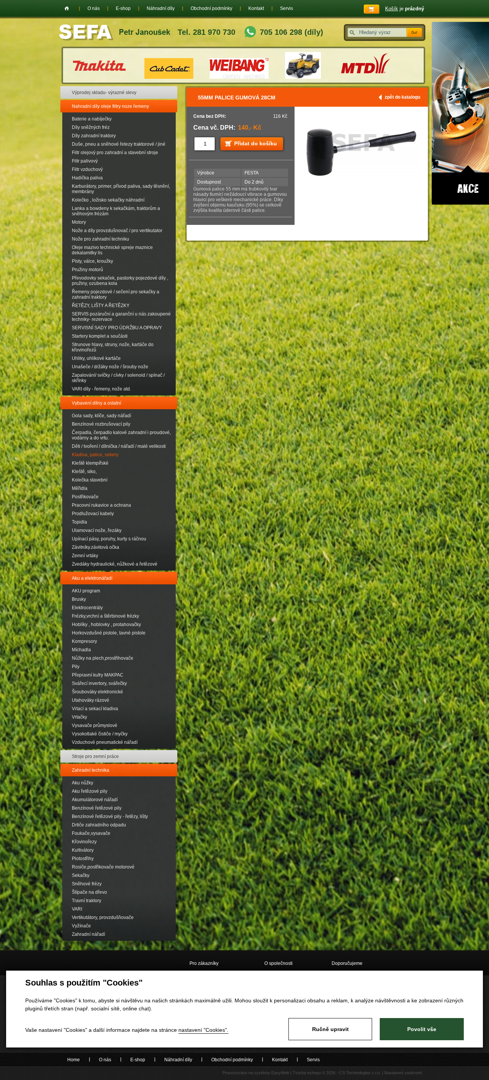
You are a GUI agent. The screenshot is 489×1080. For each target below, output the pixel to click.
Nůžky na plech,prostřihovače (102, 658)
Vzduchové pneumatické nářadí (105, 742)
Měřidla (79, 488)
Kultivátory (83, 850)
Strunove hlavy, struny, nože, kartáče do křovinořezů (113, 347)
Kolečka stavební (89, 480)
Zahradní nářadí (88, 934)
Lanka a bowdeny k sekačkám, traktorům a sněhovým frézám (116, 211)
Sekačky (80, 875)
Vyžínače (81, 926)
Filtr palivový (85, 161)
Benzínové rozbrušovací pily (101, 424)
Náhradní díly (161, 8)
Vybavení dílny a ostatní (96, 403)
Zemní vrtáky (85, 555)
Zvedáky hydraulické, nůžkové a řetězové (114, 564)
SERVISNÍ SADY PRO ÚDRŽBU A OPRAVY (117, 327)
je (404, 8)
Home (67, 8)
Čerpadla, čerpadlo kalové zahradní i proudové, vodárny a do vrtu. (121, 435)
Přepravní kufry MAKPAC (97, 675)
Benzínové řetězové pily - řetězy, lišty (110, 816)
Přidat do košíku (255, 143)
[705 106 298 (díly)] (250, 32)
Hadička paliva (87, 178)
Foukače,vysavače (91, 833)
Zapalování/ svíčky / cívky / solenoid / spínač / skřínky (118, 377)
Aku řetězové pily (89, 791)
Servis (286, 8)
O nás (93, 8)
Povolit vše (421, 1029)
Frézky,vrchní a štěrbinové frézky (105, 616)
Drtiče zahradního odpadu (99, 825)
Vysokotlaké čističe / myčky (100, 734)
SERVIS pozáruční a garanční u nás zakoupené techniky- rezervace (121, 316)
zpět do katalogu (402, 97)
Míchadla (81, 649)
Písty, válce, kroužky (92, 261)
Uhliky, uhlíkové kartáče (96, 358)
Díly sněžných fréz (91, 127)
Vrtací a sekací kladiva (95, 708)
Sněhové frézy (87, 883)
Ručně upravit (330, 1029)
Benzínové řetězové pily (96, 808)
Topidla (79, 522)
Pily (75, 666)
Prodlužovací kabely (93, 513)
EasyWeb (280, 1072)
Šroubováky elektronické (97, 692)
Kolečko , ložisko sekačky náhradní (108, 200)
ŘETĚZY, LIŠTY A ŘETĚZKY (101, 305)
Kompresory (84, 641)
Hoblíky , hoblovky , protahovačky (106, 624)
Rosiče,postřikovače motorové (103, 867)
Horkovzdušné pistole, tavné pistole (109, 633)
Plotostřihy (83, 858)
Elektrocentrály (87, 607)
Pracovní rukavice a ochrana (101, 505)
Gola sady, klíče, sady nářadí (101, 415)
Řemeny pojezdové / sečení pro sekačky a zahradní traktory (115, 294)
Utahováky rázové (90, 700)
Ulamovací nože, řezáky (96, 530)
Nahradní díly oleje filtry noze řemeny (110, 106)
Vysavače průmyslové (94, 725)
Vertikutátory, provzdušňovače (103, 917)
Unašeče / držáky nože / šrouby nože (110, 366)
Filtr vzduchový (87, 169)
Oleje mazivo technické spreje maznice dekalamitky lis (112, 250)
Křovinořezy (84, 841)
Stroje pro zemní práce (95, 756)
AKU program (86, 591)
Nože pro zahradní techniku (100, 239)
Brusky (79, 599)
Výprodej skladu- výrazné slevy (104, 92)
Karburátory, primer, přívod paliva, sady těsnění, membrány (121, 189)
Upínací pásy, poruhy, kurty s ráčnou (109, 539)
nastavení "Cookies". (203, 1030)
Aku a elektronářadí (92, 578)
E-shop (123, 8)
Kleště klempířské (90, 463)
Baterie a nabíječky (92, 119)
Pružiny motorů (87, 269)
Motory (79, 222)
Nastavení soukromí (403, 1072)
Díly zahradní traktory (94, 135)
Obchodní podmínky (211, 8)
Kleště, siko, (84, 471)
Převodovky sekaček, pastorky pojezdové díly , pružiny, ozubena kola (120, 280)
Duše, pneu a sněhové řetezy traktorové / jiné (118, 144)
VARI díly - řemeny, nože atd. (101, 389)
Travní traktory (86, 900)
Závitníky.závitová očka (95, 547)
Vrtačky (79, 717)
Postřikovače (85, 496)
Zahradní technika (90, 770)
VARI (77, 909)
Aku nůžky (82, 783)
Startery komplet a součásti (100, 336)
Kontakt (256, 8)
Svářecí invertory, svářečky (99, 683)
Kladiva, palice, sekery (95, 454)
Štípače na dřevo (89, 892)
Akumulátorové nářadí (95, 799)
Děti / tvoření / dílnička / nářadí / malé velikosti (119, 446)
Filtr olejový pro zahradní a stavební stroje (115, 152)
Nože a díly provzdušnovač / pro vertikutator (117, 230)
